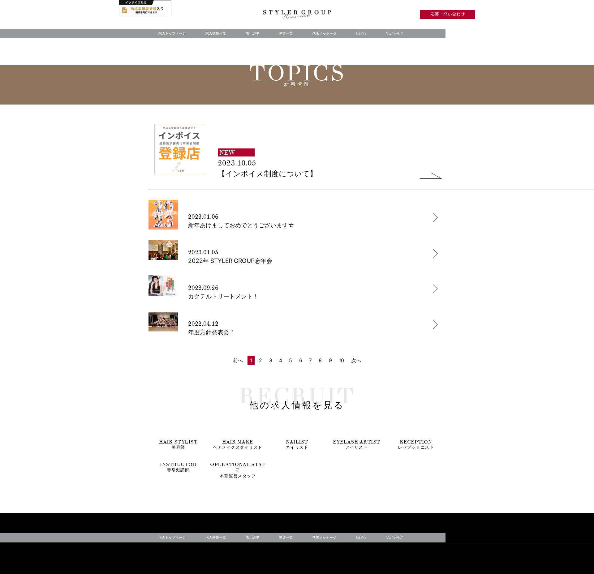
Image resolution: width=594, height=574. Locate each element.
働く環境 (252, 33)
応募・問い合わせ (447, 14)
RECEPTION (416, 444)
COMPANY (394, 33)
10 (341, 360)
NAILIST (297, 444)
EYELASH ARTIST (356, 444)
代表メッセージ (324, 33)
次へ (356, 360)
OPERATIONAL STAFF (237, 469)
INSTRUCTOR (178, 467)
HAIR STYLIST (178, 444)
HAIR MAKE (237, 444)
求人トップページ (172, 33)
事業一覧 (286, 33)
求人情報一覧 (215, 33)
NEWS (361, 33)
